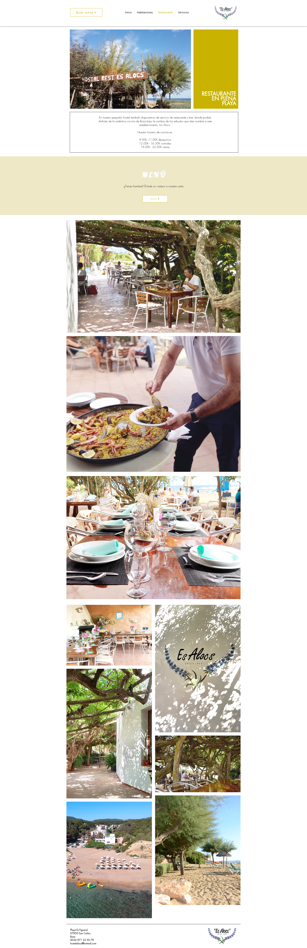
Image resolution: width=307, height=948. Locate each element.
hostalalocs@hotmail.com (83, 943)
